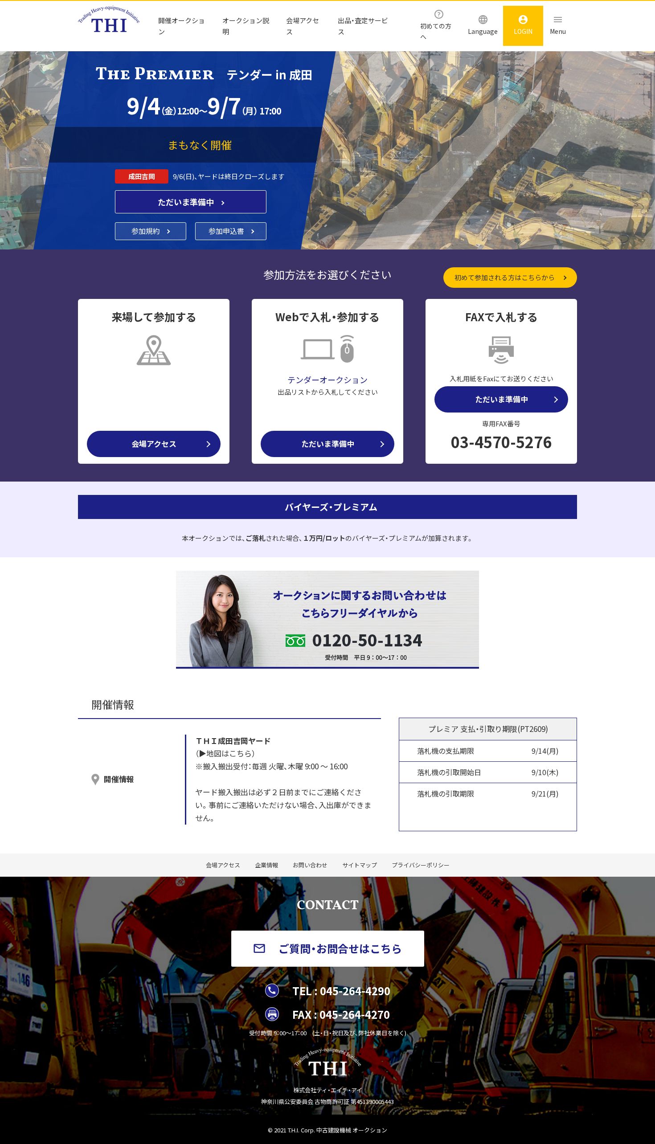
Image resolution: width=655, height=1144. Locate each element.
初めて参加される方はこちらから (504, 277)
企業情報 (266, 865)
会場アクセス (302, 26)
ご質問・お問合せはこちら (340, 948)
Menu (558, 31)
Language (483, 31)
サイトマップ (359, 865)
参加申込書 (227, 230)
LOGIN (523, 31)
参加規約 (146, 230)
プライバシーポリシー (421, 865)
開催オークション (181, 26)
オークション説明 (245, 26)
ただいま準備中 (187, 202)
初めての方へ (435, 31)
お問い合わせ (310, 865)
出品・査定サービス (363, 26)
